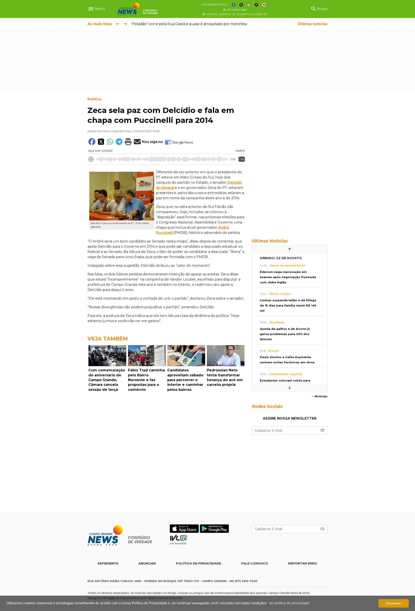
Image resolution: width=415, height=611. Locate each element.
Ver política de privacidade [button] (289, 603)
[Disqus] (166, 453)
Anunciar (147, 563)
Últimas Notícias (270, 241)
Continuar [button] (393, 603)
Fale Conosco (254, 563)
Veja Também (108, 338)
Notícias (319, 396)
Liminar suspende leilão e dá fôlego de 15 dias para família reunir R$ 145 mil (288, 305)
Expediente (108, 563)
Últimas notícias (312, 24)
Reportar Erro (302, 563)
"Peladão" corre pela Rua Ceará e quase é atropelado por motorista (189, 24)
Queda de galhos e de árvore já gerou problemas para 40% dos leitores (285, 334)
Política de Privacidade (198, 563)
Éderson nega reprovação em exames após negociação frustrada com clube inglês (288, 277)
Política (94, 99)
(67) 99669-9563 (236, 9)
